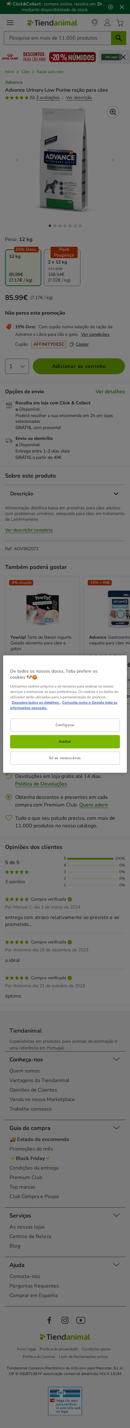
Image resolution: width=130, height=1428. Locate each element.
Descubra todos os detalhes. (36, 702)
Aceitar (65, 741)
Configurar (65, 724)
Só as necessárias (65, 757)
